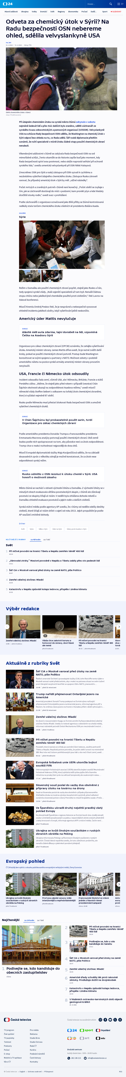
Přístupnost (48, 1071)
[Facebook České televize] (105, 1020)
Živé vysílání (9, 1034)
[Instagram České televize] (100, 1020)
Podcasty (8, 1046)
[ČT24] (7, 3)
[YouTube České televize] (110, 1020)
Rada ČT (33, 1046)
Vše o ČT (7, 1061)
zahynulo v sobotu (85, 121)
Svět (52, 11)
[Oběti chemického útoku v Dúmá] (61, 78)
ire (7, 42)
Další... (93, 11)
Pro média (34, 1030)
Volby (34, 11)
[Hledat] (111, 4)
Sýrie (32, 529)
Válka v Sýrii (43, 529)
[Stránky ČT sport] (86, 1030)
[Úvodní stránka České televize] (18, 1020)
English (22, 1071)
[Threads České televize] (120, 1020)
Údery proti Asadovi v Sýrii (76, 529)
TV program (9, 1030)
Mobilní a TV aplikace (13, 1057)
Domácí (43, 11)
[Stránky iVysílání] (103, 1030)
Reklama (33, 1034)
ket (10, 42)
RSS (120, 1071)
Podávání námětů (37, 1054)
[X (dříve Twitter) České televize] (115, 1020)
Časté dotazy (35, 1057)
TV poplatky (9, 1038)
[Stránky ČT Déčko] (71, 1038)
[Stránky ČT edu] (100, 1038)
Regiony (61, 11)
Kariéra (33, 1050)
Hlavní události (11, 11)
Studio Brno (35, 1038)
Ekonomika (73, 11)
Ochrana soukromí (35, 1071)
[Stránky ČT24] (72, 1030)
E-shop (7, 1054)
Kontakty (34, 1061)
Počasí (84, 11)
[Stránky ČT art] (84, 1038)
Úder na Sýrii (57, 529)
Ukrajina (24, 11)
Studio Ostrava (36, 1042)
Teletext (7, 1042)
